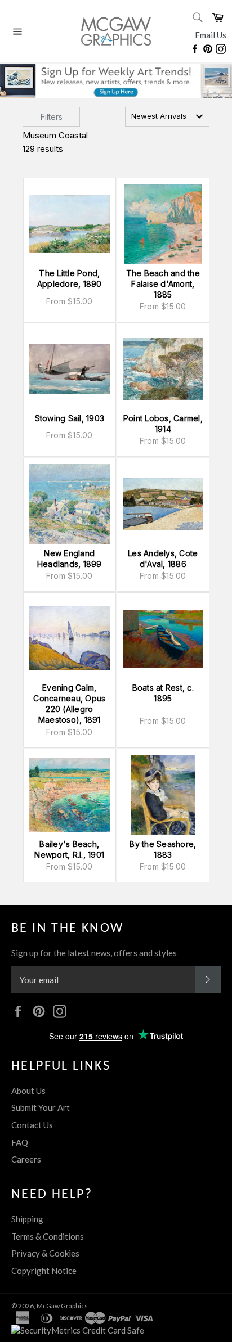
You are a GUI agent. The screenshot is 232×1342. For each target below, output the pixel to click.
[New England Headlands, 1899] (69, 504)
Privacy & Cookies (45, 1253)
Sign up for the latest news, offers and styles (94, 953)
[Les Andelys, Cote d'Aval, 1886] (163, 504)
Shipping (27, 1219)
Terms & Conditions (47, 1236)
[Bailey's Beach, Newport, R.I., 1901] (69, 795)
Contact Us (32, 1125)
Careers (26, 1159)
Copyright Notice (44, 1271)
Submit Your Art (40, 1107)
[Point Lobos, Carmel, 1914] (163, 369)
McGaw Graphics (62, 1306)
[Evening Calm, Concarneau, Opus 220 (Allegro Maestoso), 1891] (69, 638)
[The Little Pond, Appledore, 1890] (69, 224)
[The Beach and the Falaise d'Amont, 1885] (163, 224)
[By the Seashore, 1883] (163, 795)
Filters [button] (52, 116)
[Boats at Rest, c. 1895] (163, 638)
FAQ (19, 1142)
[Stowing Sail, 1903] (69, 369)
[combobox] (167, 116)
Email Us (210, 35)
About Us (28, 1091)
